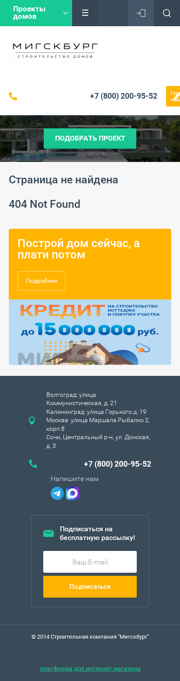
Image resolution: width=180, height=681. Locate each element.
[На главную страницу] (55, 52)
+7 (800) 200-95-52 (123, 95)
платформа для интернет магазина (90, 668)
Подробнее (41, 280)
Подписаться (90, 587)
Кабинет (141, 13)
